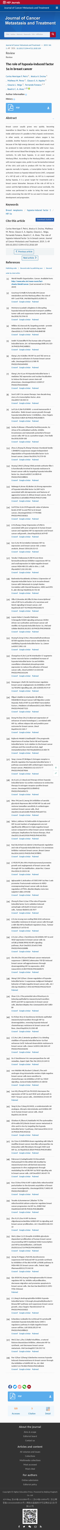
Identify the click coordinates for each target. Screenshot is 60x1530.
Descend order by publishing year (31, 268)
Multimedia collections (30, 1460)
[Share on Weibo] (19, 1387)
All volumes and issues (30, 1452)
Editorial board (30, 1436)
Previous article (25, 252)
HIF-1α (9, 214)
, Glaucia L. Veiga (14, 85)
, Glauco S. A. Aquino (35, 81)
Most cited (30, 1469)
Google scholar (25, 302)
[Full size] (56, 773)
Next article (28, 258)
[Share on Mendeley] (29, 1387)
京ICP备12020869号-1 (21, 1500)
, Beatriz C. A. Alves (15, 89)
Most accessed (30, 1465)
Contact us (30, 1441)
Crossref (14, 302)
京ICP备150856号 (41, 1500)
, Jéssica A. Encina (37, 76)
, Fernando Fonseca (32, 85)
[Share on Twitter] (15, 1387)
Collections (30, 1456)
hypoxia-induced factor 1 (39, 210)
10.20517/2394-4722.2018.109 (28, 48)
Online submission (30, 1480)
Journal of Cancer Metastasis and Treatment (26, 8)
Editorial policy (30, 1485)
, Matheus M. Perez (15, 81)
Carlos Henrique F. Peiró (17, 76)
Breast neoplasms (14, 210)
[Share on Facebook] (10, 1387)
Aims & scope (30, 1432)
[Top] (56, 768)
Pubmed (35, 302)
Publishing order (11, 268)
